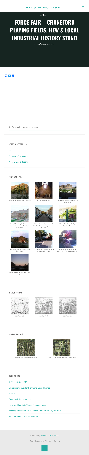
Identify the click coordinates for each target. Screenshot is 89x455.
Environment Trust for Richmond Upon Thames (29, 388)
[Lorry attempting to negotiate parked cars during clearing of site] (67, 239)
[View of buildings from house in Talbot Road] (67, 190)
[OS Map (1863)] (20, 305)
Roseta (43, 435)
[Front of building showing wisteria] (20, 190)
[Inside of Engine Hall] (43, 190)
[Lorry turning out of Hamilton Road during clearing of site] (43, 239)
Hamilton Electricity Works (43, 7)
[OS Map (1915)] (43, 305)
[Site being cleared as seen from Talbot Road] (20, 239)
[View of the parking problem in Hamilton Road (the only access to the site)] (43, 213)
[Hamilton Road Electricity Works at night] (20, 262)
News (43, 15)
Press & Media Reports (19, 162)
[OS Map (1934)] (67, 305)
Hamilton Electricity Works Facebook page (27, 405)
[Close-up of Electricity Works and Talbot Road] (61, 347)
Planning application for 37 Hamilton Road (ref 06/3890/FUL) (36, 410)
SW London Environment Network (23, 416)
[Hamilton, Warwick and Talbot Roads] (26, 347)
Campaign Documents (18, 156)
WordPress (54, 435)
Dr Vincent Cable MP (18, 382)
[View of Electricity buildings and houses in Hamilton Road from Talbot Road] (20, 213)
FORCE (12, 393)
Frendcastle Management (20, 399)
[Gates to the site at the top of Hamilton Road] (67, 213)
